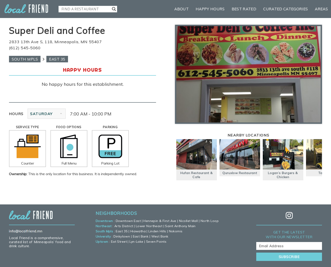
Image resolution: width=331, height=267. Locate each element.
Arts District (123, 226)
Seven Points (156, 242)
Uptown (102, 242)
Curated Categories (285, 9)
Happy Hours (210, 9)
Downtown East (128, 221)
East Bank (141, 236)
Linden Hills (157, 231)
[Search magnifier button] (114, 9)
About (181, 9)
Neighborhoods (116, 213)
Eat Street (119, 242)
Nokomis (176, 231)
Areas (321, 9)
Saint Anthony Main (180, 226)
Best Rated (244, 9)
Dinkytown (121, 236)
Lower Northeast (149, 226)
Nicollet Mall (188, 221)
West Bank (159, 236)
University (103, 236)
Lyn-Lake (136, 242)
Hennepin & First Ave (159, 221)
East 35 (57, 59)
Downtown (104, 221)
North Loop (210, 221)
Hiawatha (138, 231)
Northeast (104, 226)
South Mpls (25, 59)
